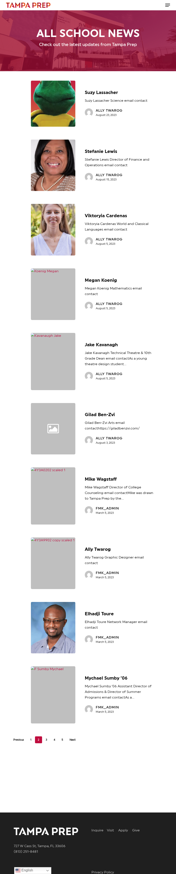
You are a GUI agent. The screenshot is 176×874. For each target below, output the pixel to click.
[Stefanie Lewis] (53, 165)
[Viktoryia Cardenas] (53, 229)
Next (73, 740)
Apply (125, 830)
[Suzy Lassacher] (53, 104)
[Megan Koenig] (53, 294)
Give (136, 830)
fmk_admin (107, 508)
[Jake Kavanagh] (53, 361)
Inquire (99, 830)
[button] (167, 5)
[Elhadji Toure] (53, 628)
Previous (18, 740)
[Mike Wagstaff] (53, 496)
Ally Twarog (109, 110)
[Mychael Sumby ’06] (53, 694)
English (27, 870)
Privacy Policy (102, 872)
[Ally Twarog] (53, 563)
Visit (112, 830)
